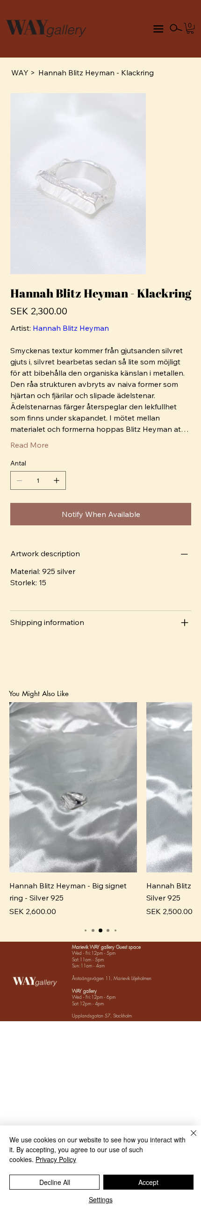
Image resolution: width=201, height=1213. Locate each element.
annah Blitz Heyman (73, 328)
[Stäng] (188, 1138)
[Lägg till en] (56, 480)
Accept (148, 1182)
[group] (101, 809)
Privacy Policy (56, 1159)
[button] (190, 28)
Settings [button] (101, 1199)
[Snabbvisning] (73, 787)
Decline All (54, 1182)
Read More (29, 445)
